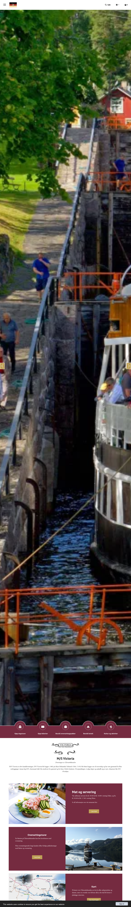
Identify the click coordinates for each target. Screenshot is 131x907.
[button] (2, 366)
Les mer (94, 811)
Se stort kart (94, 900)
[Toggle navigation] (5, 5)
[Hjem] (13, 5)
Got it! (121, 904)
